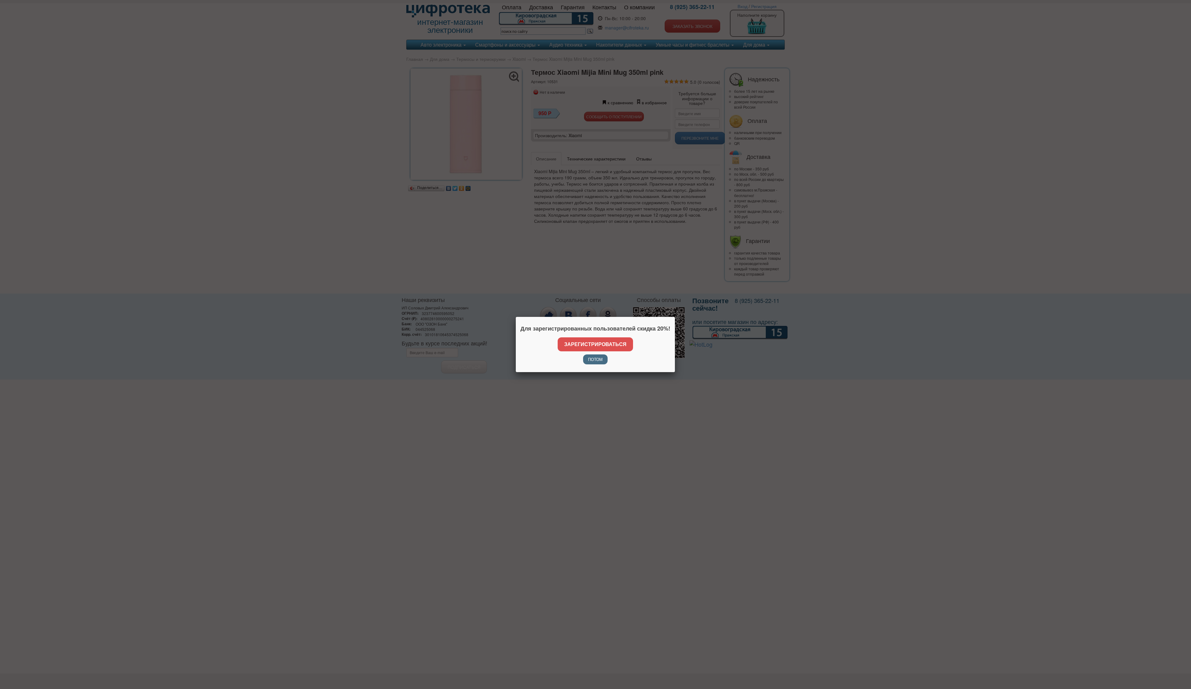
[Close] (674, 316)
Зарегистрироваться (595, 344)
